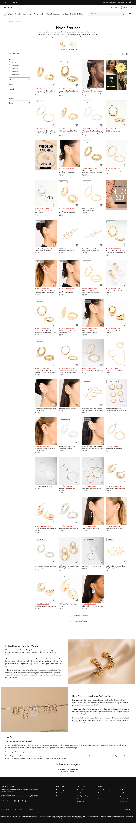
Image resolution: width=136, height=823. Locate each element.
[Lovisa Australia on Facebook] (5, 7)
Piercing (100, 799)
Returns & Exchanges (82, 799)
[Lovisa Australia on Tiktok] (12, 7)
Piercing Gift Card (123, 793)
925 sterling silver (51, 659)
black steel (48, 672)
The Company (60, 790)
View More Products (81, 621)
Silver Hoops (73, 49)
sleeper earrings (46, 650)
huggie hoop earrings (33, 650)
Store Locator (101, 796)
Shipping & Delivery (82, 796)
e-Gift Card (121, 790)
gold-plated (48, 661)
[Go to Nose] (123, 14)
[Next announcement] (126, 2)
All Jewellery (12, 21)
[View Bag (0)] (129, 14)
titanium (14, 663)
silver (25, 672)
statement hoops (120, 709)
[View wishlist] (131, 7)
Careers (58, 796)
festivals (93, 714)
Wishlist (100, 793)
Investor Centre (60, 793)
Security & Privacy (20, 810)
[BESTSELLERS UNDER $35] (116, 74)
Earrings (19, 21)
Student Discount (123, 799)
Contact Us (80, 790)
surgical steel (24, 663)
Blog (119, 796)
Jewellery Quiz (122, 801)
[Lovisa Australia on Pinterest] (25, 801)
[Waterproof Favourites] (46, 154)
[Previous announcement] (6, 2)
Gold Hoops (63, 49)
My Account (80, 801)
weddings (81, 714)
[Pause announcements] (130, 2)
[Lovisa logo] (8, 14)
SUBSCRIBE (34, 795)
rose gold (13, 672)
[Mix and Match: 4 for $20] (116, 194)
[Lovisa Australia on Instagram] (8, 7)
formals (87, 714)
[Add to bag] (53, 85)
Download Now (76, 2)
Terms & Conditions (6, 810)
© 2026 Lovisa (33, 810)
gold (68, 32)
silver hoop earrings (79, 32)
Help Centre (80, 793)
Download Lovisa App (104, 790)
